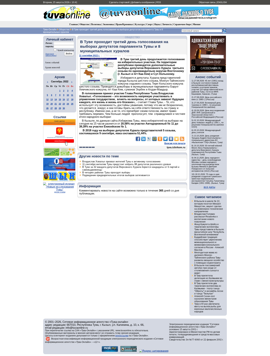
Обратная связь (207, 2)
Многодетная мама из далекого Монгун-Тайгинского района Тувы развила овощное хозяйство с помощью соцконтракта (209, 257)
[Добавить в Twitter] (165, 139)
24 (68, 104)
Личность (167, 24)
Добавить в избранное (143, 2)
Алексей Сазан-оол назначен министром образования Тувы (205, 299)
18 (72, 99)
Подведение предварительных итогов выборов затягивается (116, 175)
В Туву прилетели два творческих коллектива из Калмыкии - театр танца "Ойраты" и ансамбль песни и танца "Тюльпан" (208, 288)
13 (52, 99)
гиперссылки (121, 335)
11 (72, 95)
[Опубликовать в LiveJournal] (149, 139)
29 (60, 108)
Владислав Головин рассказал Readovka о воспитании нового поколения (206, 218)
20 (52, 104)
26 (47, 108)
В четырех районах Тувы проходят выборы (106, 172)
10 (68, 95)
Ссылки (59, 117)
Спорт (149, 24)
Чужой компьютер (65, 50)
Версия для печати (174, 143)
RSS (158, 2)
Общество (84, 24)
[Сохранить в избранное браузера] (176, 139)
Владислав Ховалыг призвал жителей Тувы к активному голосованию (121, 161)
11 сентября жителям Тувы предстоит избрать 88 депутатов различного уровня (126, 164)
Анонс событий (52, 62)
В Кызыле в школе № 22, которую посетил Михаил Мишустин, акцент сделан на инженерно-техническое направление (208, 206)
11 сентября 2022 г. (89, 55)
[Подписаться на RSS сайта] (182, 139)
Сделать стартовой (119, 2)
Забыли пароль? (51, 55)
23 (64, 104)
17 (68, 99)
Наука (157, 24)
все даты (209, 187)
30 (64, 108)
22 (60, 104)
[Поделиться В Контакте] (171, 139)
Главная (73, 24)
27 (52, 108)
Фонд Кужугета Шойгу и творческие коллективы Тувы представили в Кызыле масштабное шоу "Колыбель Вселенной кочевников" (209, 229)
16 (64, 99)
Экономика (108, 24)
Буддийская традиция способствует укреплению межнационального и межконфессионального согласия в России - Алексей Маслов (209, 243)
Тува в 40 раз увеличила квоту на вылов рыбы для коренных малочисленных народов (208, 308)
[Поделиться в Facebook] (138, 139)
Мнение (197, 24)
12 (47, 99)
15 (60, 99)
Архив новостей (52, 67)
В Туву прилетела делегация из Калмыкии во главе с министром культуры (209, 278)
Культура (140, 24)
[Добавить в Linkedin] (143, 139)
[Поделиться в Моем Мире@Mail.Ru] (154, 139)
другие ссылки (59, 192)
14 (56, 99)
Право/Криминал (124, 24)
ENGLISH (222, 2)
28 (56, 108)
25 (72, 104)
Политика (96, 24)
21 (56, 104)
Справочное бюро (182, 24)
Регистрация (50, 54)
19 (47, 104)
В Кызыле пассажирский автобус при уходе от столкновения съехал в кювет (207, 269)
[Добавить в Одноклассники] (160, 139)
